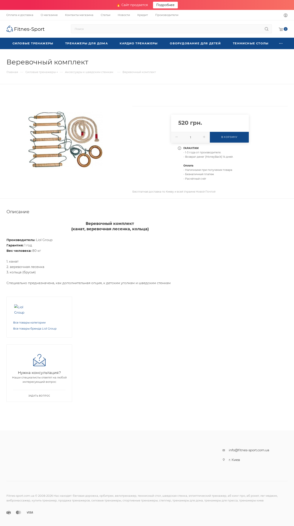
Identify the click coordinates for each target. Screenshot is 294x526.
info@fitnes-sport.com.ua (249, 450)
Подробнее (165, 5)
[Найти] (266, 28)
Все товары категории (29, 322)
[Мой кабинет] (286, 16)
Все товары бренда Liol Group (35, 328)
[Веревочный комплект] (65, 139)
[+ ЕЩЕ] (281, 43)
